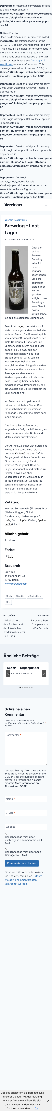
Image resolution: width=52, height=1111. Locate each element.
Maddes (12, 239)
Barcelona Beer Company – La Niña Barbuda (40, 622)
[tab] (20, 687)
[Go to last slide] (8, 673)
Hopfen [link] (23, 520)
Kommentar (13, 734)
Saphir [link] (8, 524)
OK (36, 1108)
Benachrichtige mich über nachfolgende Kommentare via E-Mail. (24, 840)
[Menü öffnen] (46, 205)
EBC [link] (10, 556)
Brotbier (20, 596)
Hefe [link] (7, 520)
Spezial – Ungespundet (23, 668)
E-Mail (10, 812)
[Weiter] (44, 673)
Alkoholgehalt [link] (16, 534)
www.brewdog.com (16, 583)
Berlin (9, 596)
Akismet (36, 779)
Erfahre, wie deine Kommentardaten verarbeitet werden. (24, 880)
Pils (8, 602)
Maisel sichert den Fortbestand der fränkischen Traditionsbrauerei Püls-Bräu (14, 625)
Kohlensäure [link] (22, 453)
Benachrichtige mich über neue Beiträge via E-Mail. (23, 853)
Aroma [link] (13, 425)
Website (10, 826)
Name (10, 798)
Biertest (9, 220)
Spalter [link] (42, 520)
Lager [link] (20, 326)
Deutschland (34, 596)
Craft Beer (21, 220)
